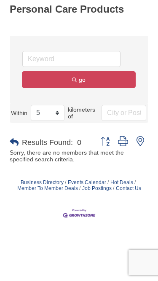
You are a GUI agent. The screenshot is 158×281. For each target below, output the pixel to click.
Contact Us (128, 188)
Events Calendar (87, 182)
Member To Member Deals (47, 188)
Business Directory (42, 182)
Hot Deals (121, 182)
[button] (14, 142)
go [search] (82, 79)
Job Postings (97, 188)
